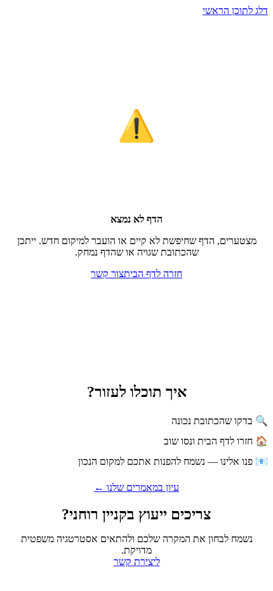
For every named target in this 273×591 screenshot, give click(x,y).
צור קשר (107, 273)
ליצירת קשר (137, 561)
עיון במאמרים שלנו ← (136, 487)
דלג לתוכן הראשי (235, 10)
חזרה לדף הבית (153, 273)
